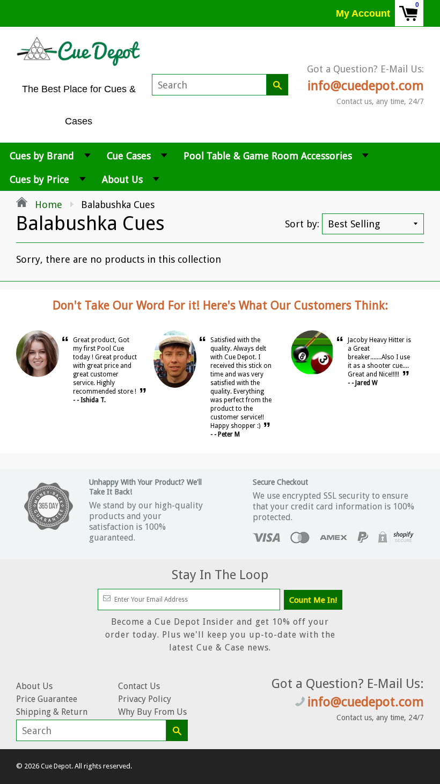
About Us (122, 179)
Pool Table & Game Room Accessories (268, 155)
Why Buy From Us (152, 712)
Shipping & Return (51, 712)
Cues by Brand (42, 155)
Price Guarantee (46, 699)
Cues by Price (39, 179)
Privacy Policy (144, 699)
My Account (363, 13)
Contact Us (139, 686)
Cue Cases (129, 155)
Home (47, 204)
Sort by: (302, 224)
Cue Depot (56, 766)
